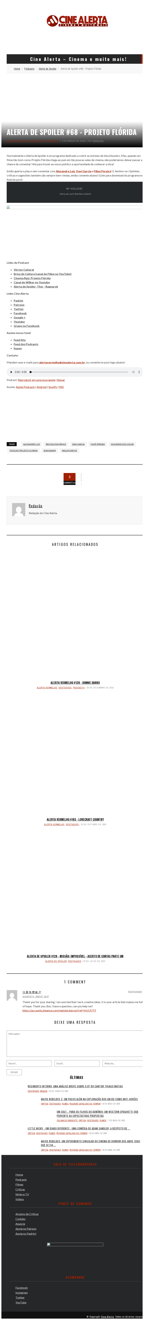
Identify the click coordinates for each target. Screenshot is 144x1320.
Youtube (19, 321)
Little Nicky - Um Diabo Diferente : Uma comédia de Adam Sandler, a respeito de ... (79, 1128)
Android (42, 387)
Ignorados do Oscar (122, 444)
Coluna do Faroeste (67, 1120)
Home (19, 1174)
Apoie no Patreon (25, 1228)
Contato (20, 1218)
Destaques (37, 140)
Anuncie (20, 1223)
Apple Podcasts (25, 387)
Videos (19, 1199)
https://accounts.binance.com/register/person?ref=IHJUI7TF (59, 1010)
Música (43, 1091)
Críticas (20, 1189)
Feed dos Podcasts (26, 344)
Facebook (20, 313)
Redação (98, 140)
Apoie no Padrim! (25, 1233)
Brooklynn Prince (56, 444)
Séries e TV (22, 1194)
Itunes (18, 348)
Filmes (65, 1103)
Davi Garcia (78, 444)
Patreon (19, 304)
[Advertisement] (77, 40)
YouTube (20, 1302)
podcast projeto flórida (24, 450)
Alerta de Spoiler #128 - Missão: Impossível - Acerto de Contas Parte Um (75, 956)
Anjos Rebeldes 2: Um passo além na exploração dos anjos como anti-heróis (89, 1099)
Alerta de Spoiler (18, 140)
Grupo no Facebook (27, 325)
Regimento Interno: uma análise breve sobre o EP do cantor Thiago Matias (75, 1086)
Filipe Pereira (98, 444)
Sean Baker (50, 450)
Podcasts (52, 140)
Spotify (52, 387)
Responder (135, 991)
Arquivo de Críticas (27, 1214)
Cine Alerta (107, 1316)
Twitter (19, 309)
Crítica (44, 1103)
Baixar (61, 380)
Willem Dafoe (69, 450)
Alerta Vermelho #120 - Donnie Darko (75, 683)
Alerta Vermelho (47, 687)
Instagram (21, 1292)
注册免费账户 (31, 992)
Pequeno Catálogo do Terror (85, 1103)
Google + (19, 317)
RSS (61, 387)
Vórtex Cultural (24, 269)
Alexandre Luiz (31, 444)
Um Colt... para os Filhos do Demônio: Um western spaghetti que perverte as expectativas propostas (97, 1114)
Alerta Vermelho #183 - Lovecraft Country (75, 819)
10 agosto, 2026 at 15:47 (35, 996)
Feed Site (20, 340)
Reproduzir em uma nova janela (36, 380)
